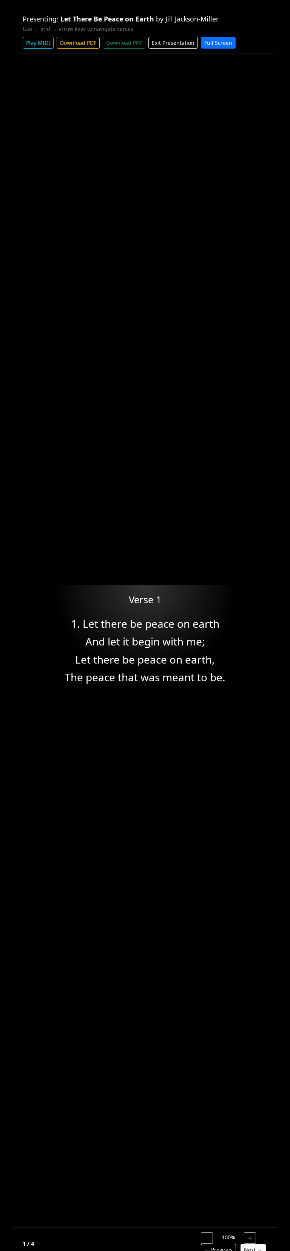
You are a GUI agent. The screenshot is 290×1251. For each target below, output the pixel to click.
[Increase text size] (250, 1238)
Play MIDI (38, 42)
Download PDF (78, 42)
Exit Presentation (173, 42)
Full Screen (218, 42)
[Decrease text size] (207, 1238)
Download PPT (124, 42)
